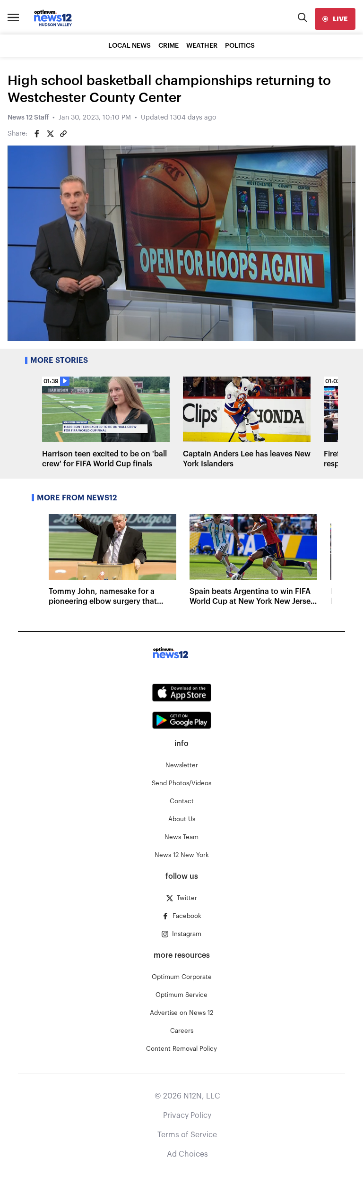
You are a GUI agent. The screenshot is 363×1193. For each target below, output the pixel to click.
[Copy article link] (63, 133)
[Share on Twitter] (50, 133)
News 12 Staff (28, 117)
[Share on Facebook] (37, 133)
